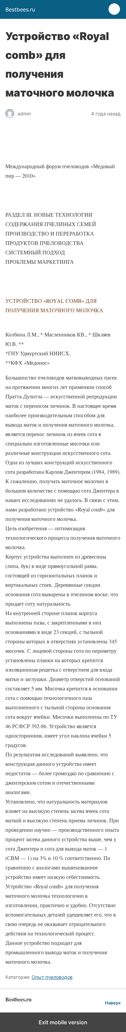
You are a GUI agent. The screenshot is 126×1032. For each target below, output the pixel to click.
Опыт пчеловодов (52, 977)
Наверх (113, 1002)
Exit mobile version (63, 1022)
